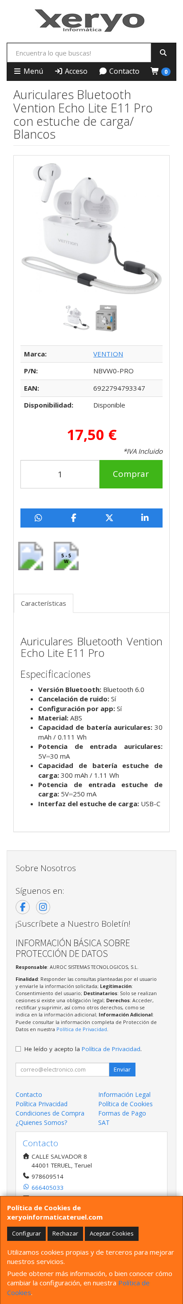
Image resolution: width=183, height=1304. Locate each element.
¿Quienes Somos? (41, 1122)
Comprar (131, 474)
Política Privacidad (42, 1104)
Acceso (75, 71)
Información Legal (124, 1094)
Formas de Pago (122, 1113)
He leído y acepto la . (83, 1049)
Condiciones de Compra (50, 1113)
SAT (104, 1122)
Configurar (26, 1233)
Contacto (123, 71)
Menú (32, 71)
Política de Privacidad (81, 1029)
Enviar (122, 1069)
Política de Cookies (125, 1104)
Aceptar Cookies (112, 1233)
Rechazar (65, 1233)
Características (43, 603)
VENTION (108, 353)
